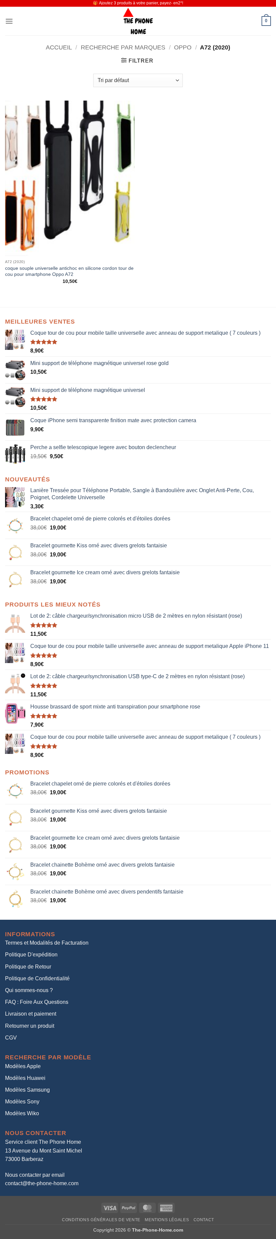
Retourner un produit (29, 1026)
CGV (11, 1038)
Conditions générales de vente (101, 1219)
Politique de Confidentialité (37, 978)
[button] (9, 21)
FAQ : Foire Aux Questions (36, 1002)
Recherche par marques (123, 47)
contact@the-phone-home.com (41, 1183)
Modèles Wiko (22, 1113)
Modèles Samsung (27, 1090)
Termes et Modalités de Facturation (47, 943)
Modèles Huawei (25, 1078)
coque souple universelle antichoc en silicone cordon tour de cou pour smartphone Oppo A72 (69, 271)
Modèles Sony (22, 1101)
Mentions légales (167, 1219)
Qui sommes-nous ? (29, 990)
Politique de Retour (28, 967)
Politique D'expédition (31, 954)
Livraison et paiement (30, 1014)
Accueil (59, 47)
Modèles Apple (23, 1066)
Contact (204, 1219)
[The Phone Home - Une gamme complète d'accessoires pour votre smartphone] (138, 21)
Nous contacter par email (35, 1175)
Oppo (183, 47)
